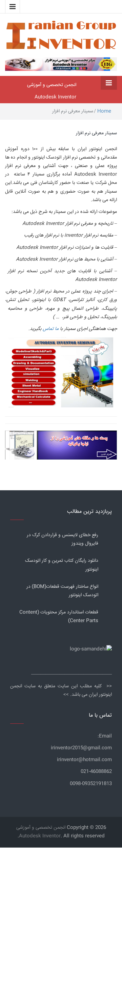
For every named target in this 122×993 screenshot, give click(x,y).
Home (104, 111)
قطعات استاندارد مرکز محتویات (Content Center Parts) (58, 617)
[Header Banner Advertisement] (61, 63)
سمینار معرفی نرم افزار (96, 133)
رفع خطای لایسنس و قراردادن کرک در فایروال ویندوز (62, 539)
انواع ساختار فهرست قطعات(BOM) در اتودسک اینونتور (62, 591)
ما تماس (51, 329)
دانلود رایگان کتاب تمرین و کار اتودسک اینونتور (61, 565)
